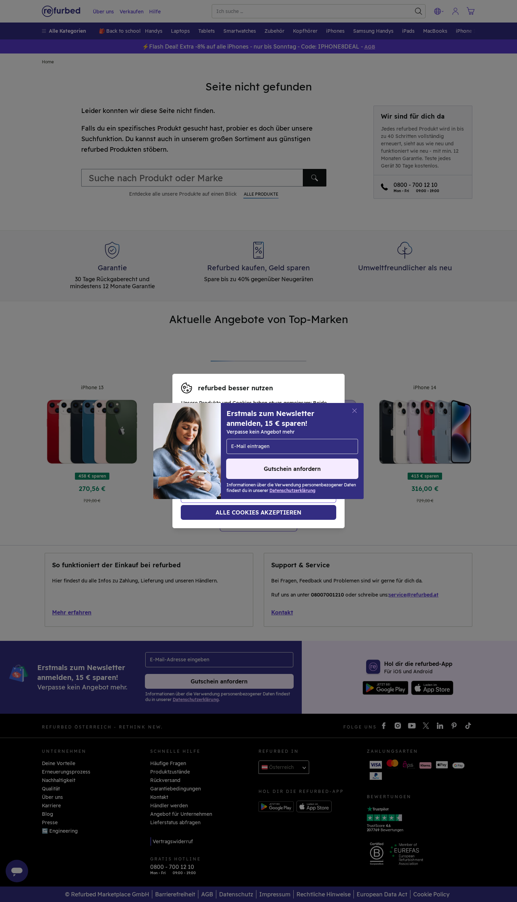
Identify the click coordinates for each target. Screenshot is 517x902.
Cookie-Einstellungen (253, 447)
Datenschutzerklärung (255, 455)
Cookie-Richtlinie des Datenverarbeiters (230, 462)
